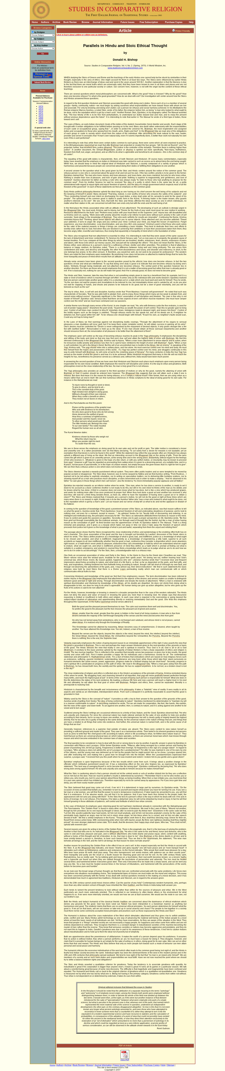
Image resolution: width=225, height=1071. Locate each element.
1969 (41, 118)
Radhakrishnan (98, 657)
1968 (41, 120)
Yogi (66, 347)
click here (46, 139)
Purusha (156, 636)
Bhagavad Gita (151, 131)
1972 (41, 111)
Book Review (70, 22)
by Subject (39, 39)
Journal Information (103, 22)
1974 (41, 106)
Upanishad (89, 145)
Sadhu (183, 857)
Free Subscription (149, 22)
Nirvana (140, 352)
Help (191, 22)
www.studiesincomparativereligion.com (125, 68)
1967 (41, 122)
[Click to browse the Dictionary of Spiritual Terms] (43, 78)
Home (34, 22)
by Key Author (41, 45)
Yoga (146, 336)
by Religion (39, 32)
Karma (160, 673)
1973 (41, 109)
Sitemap (170, 1065)
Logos (123, 569)
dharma (107, 147)
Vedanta (67, 643)
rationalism (92, 599)
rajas (70, 462)
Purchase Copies (173, 22)
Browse (85, 22)
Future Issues (127, 22)
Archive (56, 22)
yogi (88, 347)
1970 (41, 115)
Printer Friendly (182, 31)
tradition (131, 885)
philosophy (88, 191)
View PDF (124, 1060)
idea (130, 182)
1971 (41, 113)
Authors (45, 22)
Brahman (148, 129)
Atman (94, 345)
